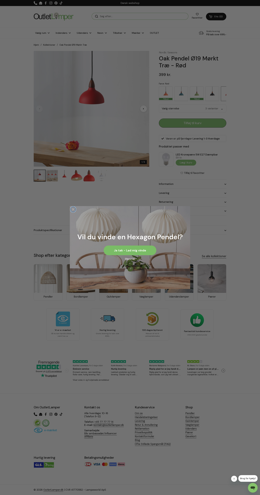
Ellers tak (130, 258)
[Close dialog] (73, 209)
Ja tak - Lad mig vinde (130, 250)
